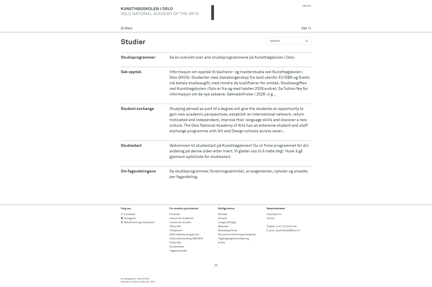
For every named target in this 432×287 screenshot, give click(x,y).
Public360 (175, 242)
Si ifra (221, 242)
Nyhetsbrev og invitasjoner (139, 222)
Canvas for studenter (181, 218)
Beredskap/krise (227, 230)
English (306, 6)
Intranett (174, 214)
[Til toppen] (216, 265)
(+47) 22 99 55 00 (286, 226)
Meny (128, 28)
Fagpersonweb (178, 250)
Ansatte (222, 218)
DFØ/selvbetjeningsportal (184, 234)
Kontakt (222, 214)
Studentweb (176, 246)
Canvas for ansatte (180, 222)
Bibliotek (223, 226)
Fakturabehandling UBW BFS (186, 238)
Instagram (130, 218)
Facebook (129, 214)
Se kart (271, 218)
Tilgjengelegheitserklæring (233, 238)
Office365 (175, 226)
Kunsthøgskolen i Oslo (131, 279)
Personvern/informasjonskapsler (237, 234)
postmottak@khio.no (288, 230)
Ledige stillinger (227, 222)
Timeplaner (175, 230)
